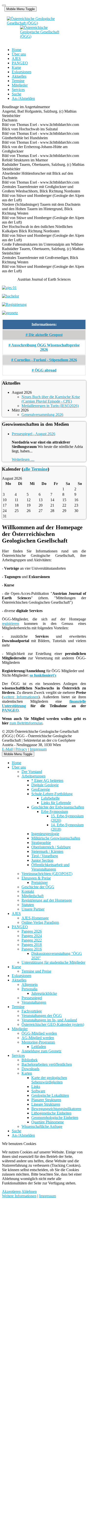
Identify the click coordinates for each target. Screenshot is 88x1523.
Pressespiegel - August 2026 (33, 434)
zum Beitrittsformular (26, 723)
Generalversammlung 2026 (42, 414)
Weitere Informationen (19, 1196)
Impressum (38, 749)
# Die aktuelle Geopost (44, 335)
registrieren (10, 623)
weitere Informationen (20, 697)
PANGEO (10, 710)
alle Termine (35, 469)
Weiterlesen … (23, 459)
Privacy (21, 749)
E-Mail (7, 749)
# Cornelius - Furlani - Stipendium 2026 (44, 360)
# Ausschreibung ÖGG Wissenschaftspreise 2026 (44, 347)
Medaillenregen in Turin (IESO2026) (50, 406)
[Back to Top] (4, 5)
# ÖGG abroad (44, 370)
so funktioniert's (43, 675)
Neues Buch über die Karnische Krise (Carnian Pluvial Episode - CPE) (51, 399)
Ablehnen (29, 1191)
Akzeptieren (11, 1191)
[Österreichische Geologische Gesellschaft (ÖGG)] (40, 30)
